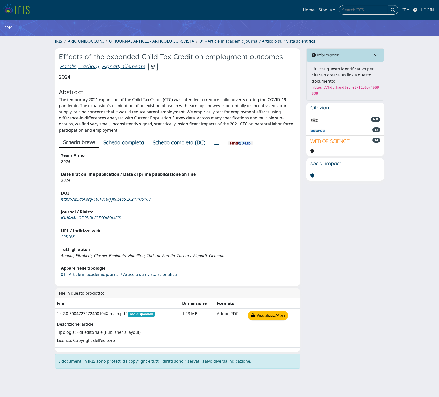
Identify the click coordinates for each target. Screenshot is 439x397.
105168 (68, 237)
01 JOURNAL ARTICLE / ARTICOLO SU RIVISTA (151, 41)
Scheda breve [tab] (79, 142)
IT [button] (404, 10)
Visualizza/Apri (270, 315)
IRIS (58, 41)
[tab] (216, 142)
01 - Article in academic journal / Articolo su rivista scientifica (258, 41)
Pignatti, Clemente (123, 66)
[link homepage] (18, 10)
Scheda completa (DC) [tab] (179, 142)
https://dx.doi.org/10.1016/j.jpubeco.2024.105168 (106, 199)
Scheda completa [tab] (123, 142)
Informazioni (328, 54)
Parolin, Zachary (79, 66)
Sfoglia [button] (325, 10)
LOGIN (427, 10)
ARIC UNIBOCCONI (86, 41)
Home (309, 10)
